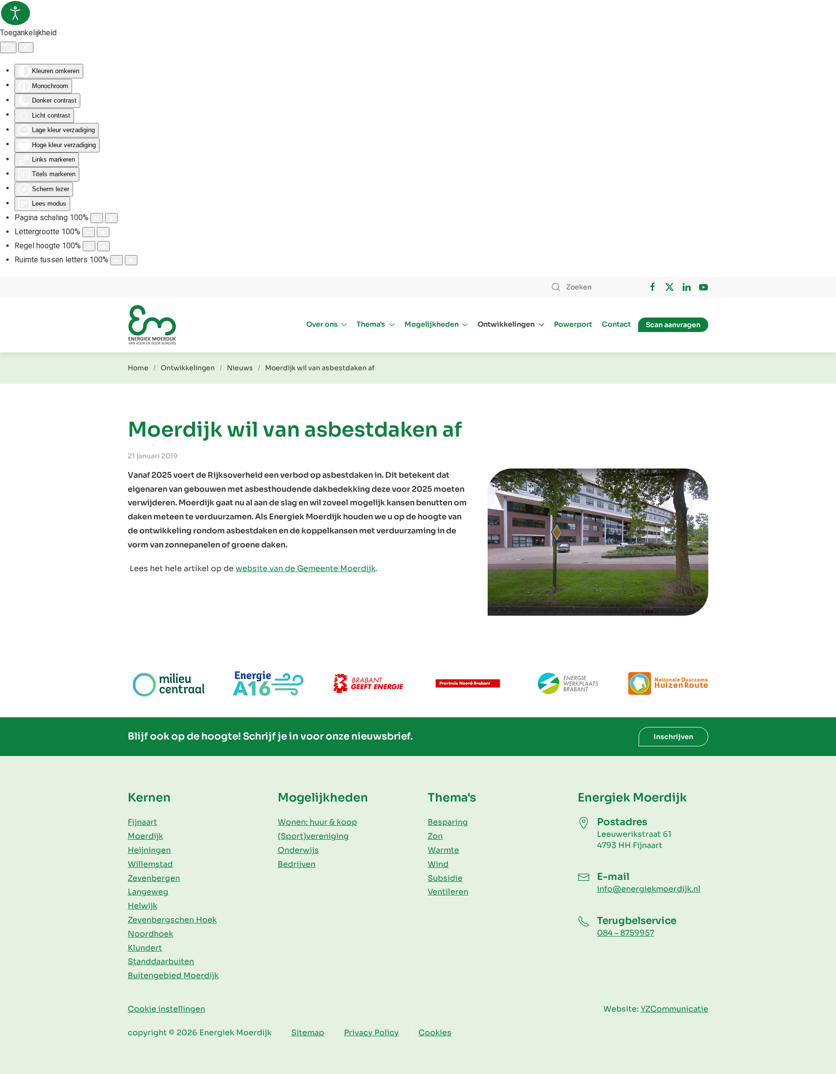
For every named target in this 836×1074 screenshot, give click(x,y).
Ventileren (448, 892)
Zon (435, 836)
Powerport (573, 324)
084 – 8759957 (625, 933)
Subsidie (445, 878)
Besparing (448, 822)
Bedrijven (296, 864)
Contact (616, 324)
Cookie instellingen (166, 1009)
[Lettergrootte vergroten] (103, 232)
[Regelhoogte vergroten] (103, 246)
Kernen (149, 797)
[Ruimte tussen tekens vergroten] (131, 260)
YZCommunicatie (674, 1009)
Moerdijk (145, 836)
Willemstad (150, 864)
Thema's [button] (371, 324)
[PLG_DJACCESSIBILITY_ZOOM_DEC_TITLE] (96, 218)
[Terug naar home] (152, 324)
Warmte (443, 850)
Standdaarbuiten (161, 961)
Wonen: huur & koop (317, 822)
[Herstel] (8, 47)
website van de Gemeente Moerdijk (305, 568)
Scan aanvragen (673, 324)
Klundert (145, 948)
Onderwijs (298, 850)
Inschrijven (673, 736)
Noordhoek (150, 934)
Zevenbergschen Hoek (172, 920)
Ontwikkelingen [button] (506, 324)
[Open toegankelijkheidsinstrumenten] (15, 13)
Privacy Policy (371, 1033)
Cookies (434, 1033)
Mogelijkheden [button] (431, 324)
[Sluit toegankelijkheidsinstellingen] (25, 47)
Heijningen (149, 850)
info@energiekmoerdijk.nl (649, 889)
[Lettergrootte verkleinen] (88, 232)
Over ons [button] (322, 324)
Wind (438, 864)
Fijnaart (142, 822)
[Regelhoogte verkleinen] (89, 246)
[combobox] (589, 287)
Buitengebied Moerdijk (173, 975)
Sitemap (307, 1033)
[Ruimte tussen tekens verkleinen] (116, 260)
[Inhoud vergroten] (111, 218)
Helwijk (142, 906)
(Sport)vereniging (313, 836)
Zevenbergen (154, 878)
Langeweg (148, 892)
